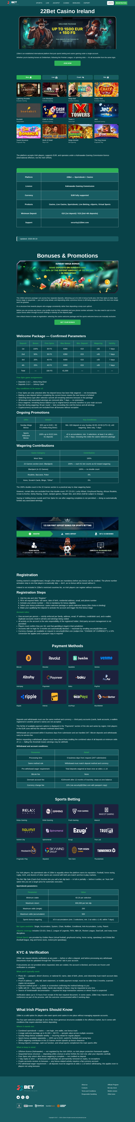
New (27, 77)
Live (53, 77)
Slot (104, 77)
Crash (79, 77)
